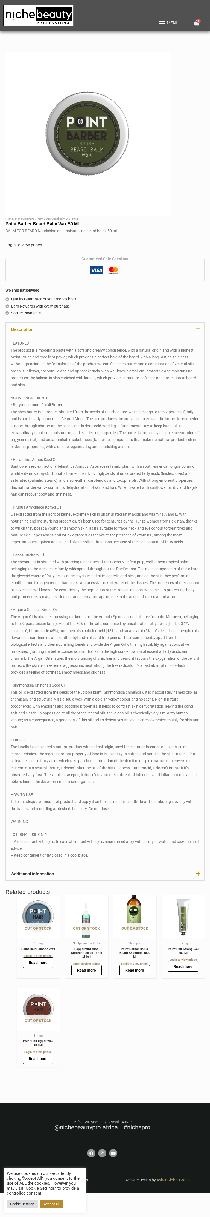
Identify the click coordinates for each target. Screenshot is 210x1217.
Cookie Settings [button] (22, 1204)
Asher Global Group (173, 1180)
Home (9, 218)
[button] (168, 23)
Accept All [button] (51, 1204)
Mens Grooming (25, 218)
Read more (38, 962)
